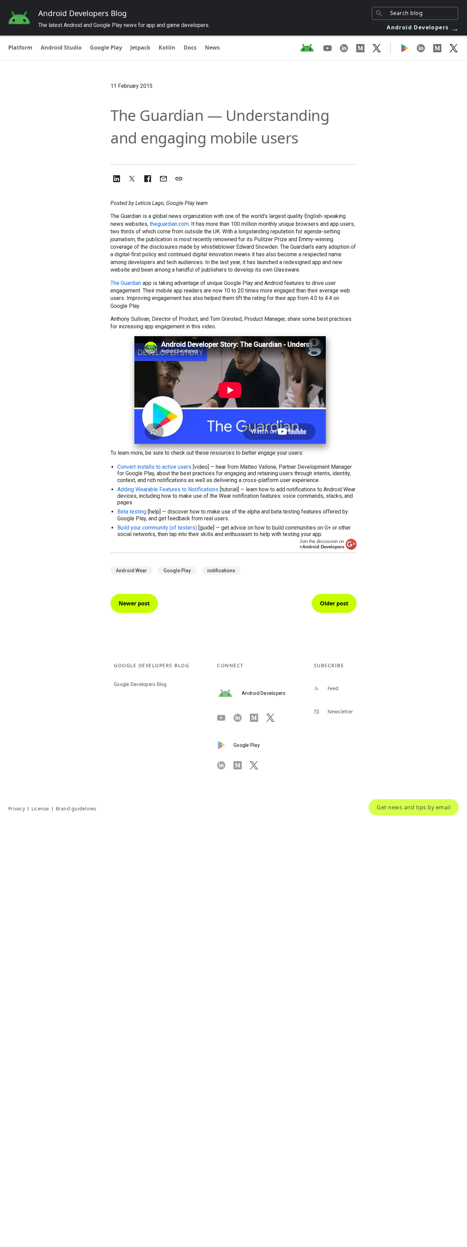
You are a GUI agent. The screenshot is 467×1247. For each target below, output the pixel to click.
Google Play (106, 47)
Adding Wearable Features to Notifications (167, 489)
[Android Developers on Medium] (364, 48)
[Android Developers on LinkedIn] (348, 48)
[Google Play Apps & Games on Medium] (441, 48)
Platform (20, 47)
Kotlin (167, 47)
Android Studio (61, 47)
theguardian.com (169, 224)
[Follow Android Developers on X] (377, 48)
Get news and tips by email (414, 807)
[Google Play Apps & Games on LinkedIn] (425, 48)
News (212, 47)
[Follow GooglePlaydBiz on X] (454, 48)
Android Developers (423, 27)
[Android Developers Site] (311, 48)
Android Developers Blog (82, 13)
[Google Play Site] (408, 48)
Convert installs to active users (154, 467)
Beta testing (131, 511)
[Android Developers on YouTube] (331, 48)
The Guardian (125, 283)
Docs (190, 47)
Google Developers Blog (140, 684)
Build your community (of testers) (157, 527)
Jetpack (140, 47)
